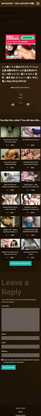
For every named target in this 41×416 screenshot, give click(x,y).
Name (4, 334)
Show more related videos (20, 263)
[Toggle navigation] (38, 3)
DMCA (20, 412)
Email (3, 343)
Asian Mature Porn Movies (20, 87)
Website (4, 351)
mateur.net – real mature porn (12, 3)
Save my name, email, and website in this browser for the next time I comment (21, 361)
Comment (5, 306)
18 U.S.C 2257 (20, 408)
